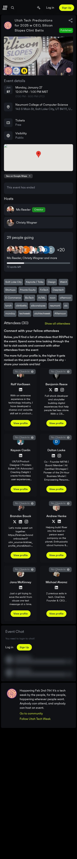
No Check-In (22, 371)
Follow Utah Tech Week (35, 719)
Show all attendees (57, 323)
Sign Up (66, 7)
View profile (20, 423)
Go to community (31, 713)
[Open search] (12, 7)
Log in (50, 7)
